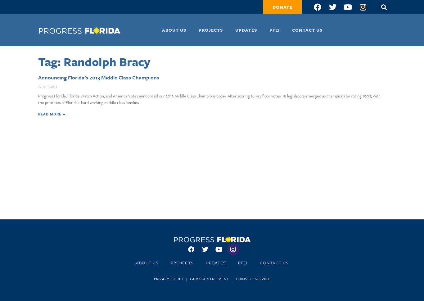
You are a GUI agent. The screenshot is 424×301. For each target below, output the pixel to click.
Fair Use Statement (209, 278)
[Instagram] (363, 7)
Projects (211, 30)
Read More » (51, 114)
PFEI (274, 30)
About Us (174, 30)
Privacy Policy (169, 278)
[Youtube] (348, 7)
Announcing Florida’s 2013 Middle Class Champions (98, 77)
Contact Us (307, 30)
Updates (246, 30)
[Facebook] (317, 7)
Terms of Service (252, 278)
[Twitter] (332, 7)
